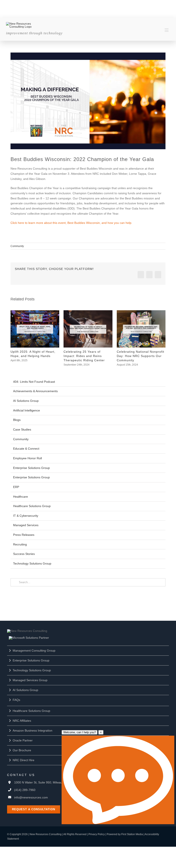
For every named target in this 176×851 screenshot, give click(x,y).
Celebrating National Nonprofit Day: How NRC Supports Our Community (140, 356)
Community (17, 246)
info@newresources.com (31, 797)
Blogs (17, 420)
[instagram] (100, 4)
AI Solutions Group (26, 400)
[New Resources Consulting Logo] (20, 23)
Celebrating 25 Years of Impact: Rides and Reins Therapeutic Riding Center (84, 356)
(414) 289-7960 (24, 790)
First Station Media (132, 834)
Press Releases (23, 534)
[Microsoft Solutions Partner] (29, 637)
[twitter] (91, 4)
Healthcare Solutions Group (32, 506)
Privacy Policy (96, 834)
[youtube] (82, 4)
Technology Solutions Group (32, 563)
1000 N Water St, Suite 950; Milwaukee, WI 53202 (48, 782)
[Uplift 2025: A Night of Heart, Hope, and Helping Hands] (35, 312)
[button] (14, 338)
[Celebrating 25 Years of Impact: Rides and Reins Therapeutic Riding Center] (88, 312)
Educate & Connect (26, 448)
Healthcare (20, 496)
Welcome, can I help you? (79, 732)
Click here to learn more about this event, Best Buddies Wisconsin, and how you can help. (71, 222)
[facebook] (64, 4)
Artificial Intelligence (26, 410)
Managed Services (25, 525)
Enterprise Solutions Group (31, 468)
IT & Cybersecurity (25, 515)
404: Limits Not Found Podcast (34, 381)
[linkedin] (73, 4)
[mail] (109, 4)
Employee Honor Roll (27, 458)
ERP (16, 487)
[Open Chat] (118, 780)
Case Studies (22, 429)
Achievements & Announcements (35, 391)
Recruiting (20, 544)
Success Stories (24, 554)
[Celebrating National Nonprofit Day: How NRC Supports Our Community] (141, 312)
